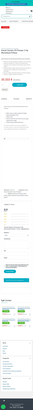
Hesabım (5, 381)
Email (6, 257)
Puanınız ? (6, 232)
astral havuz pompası (17, 193)
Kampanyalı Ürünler (7, 364)
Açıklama (4, 99)
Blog (4, 351)
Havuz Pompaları (14, 21)
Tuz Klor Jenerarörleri (8, 366)
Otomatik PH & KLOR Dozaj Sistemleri (12, 371)
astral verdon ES (12, 195)
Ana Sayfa (3, 21)
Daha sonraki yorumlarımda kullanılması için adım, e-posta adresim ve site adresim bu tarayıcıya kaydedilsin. (17, 266)
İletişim (4, 353)
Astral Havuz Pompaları (6, 48)
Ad (5, 250)
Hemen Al (4, 89)
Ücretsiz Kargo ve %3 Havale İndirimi (16, 4)
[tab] (4, 99)
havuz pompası (20, 195)
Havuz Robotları (7, 368)
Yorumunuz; (7, 238)
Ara (30, 16)
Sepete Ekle (20, 84)
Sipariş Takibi (6, 384)
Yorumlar (16, 99)
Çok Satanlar (6, 361)
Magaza (5, 348)
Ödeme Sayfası (6, 386)
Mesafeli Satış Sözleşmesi (9, 388)
